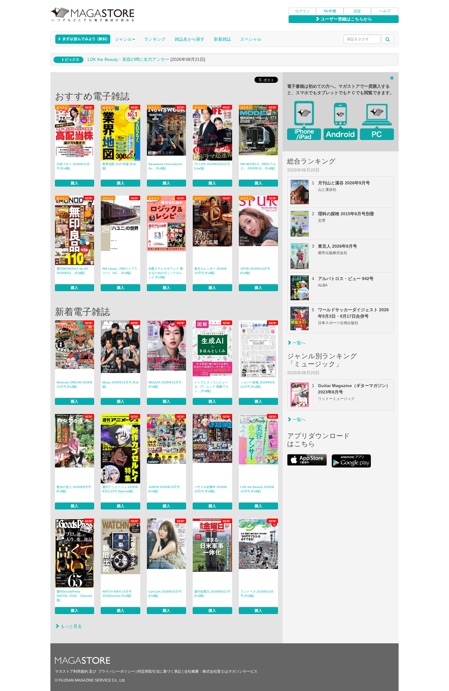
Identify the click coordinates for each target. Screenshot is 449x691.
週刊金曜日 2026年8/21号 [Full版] (212, 593)
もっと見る (70, 626)
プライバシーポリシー (116, 671)
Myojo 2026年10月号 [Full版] (120, 384)
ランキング (155, 39)
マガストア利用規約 (71, 671)
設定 (357, 11)
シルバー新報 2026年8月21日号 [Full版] (257, 384)
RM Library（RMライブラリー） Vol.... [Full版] (119, 271)
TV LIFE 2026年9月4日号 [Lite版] (212, 166)
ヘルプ (384, 11)
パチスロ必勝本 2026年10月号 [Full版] (210, 489)
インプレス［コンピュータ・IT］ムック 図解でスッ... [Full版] (211, 387)
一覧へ (298, 342)
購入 (74, 183)
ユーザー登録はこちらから (345, 19)
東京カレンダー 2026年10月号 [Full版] (210, 271)
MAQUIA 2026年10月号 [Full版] (164, 384)
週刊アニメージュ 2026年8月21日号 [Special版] (120, 489)
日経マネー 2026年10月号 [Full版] (73, 166)
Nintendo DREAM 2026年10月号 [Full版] (75, 384)
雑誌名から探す (190, 39)
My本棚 (330, 11)
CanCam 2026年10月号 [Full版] (165, 593)
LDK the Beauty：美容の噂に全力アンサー (128, 59)
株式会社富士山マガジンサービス (230, 671)
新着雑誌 (222, 39)
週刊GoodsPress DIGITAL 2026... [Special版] (74, 596)
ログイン (302, 11)
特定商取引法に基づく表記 (159, 671)
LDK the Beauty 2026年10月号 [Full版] (257, 489)
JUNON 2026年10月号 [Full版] (164, 489)
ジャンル (123, 39)
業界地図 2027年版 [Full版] (119, 166)
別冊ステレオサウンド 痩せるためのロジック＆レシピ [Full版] (165, 273)
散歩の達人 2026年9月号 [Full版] (74, 489)
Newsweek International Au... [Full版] (165, 166)
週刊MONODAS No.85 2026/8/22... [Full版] (72, 271)
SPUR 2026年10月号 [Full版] (255, 271)
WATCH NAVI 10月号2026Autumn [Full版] (117, 593)
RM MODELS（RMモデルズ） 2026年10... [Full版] (258, 166)
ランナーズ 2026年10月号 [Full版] (257, 593)
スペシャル (250, 39)
